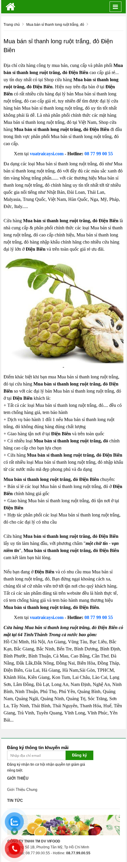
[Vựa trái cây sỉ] (10, 6)
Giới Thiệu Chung (22, 789)
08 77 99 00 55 (98, 153)
